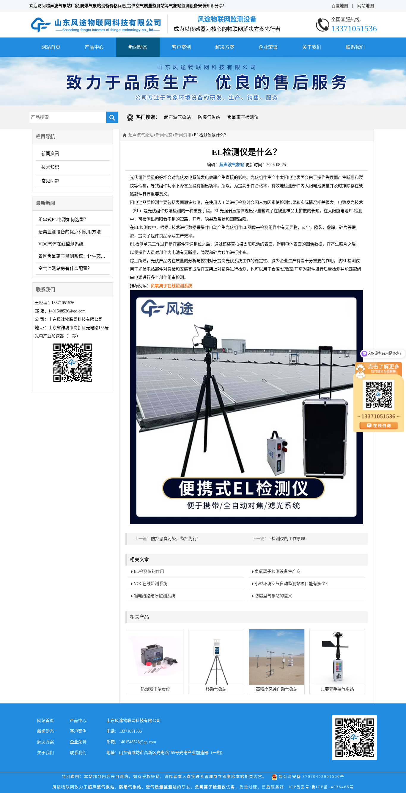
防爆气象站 (209, 117)
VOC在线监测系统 (150, 583)
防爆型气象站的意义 (273, 596)
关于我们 (311, 47)
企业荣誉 (268, 47)
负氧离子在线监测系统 (171, 286)
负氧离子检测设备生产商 (277, 571)
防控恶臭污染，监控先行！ (176, 539)
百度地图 (339, 6)
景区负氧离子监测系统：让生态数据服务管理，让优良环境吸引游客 (74, 256)
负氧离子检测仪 (243, 117)
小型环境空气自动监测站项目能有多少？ (292, 583)
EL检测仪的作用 (149, 571)
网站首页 (50, 47)
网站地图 (365, 6)
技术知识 (50, 167)
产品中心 (94, 47)
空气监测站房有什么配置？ (65, 268)
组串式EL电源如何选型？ (63, 219)
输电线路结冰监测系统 (154, 596)
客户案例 (181, 47)
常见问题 (50, 181)
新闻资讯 (50, 153)
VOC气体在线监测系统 (61, 244)
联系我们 (355, 47)
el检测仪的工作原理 (287, 539)
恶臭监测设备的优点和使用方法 (69, 231)
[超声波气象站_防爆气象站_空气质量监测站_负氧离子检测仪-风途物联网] (96, 19)
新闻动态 (137, 47)
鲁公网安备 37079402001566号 (310, 776)
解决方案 (224, 47)
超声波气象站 (177, 117)
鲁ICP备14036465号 (332, 787)
